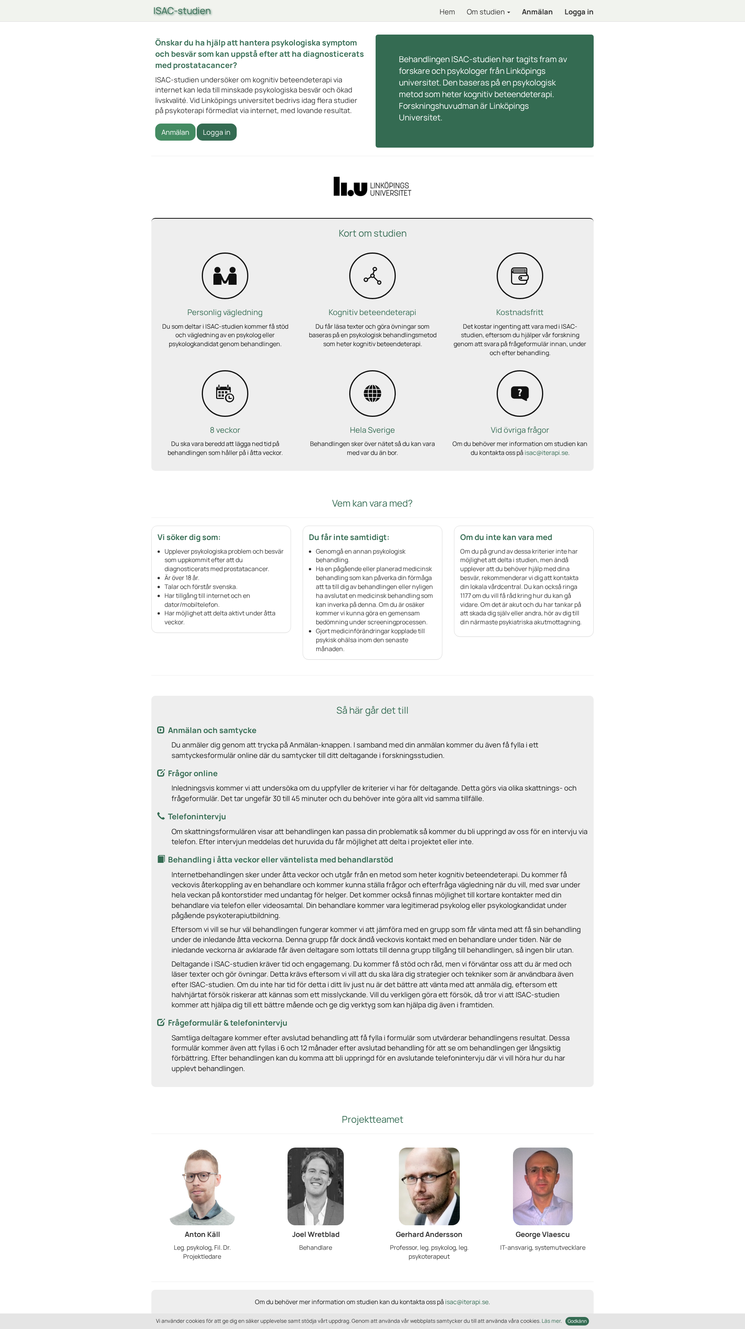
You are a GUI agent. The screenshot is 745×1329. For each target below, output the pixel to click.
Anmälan (537, 12)
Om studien (486, 12)
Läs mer (551, 1320)
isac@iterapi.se (546, 452)
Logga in (579, 12)
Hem (447, 12)
